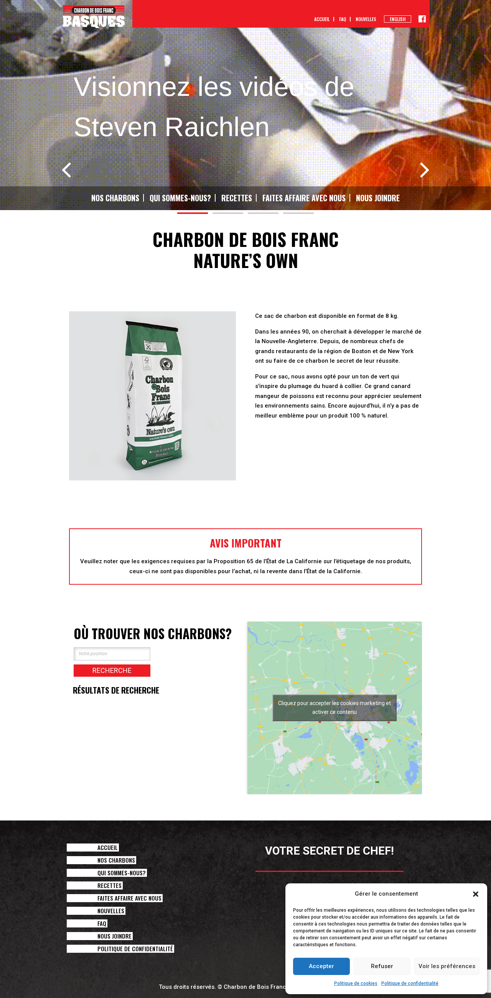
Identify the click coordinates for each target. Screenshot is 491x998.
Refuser (382, 966)
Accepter (321, 966)
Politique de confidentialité (409, 983)
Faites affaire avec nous (304, 198)
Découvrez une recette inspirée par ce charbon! (338, 465)
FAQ (342, 19)
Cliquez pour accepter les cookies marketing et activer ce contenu (334, 707)
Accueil (322, 19)
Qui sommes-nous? (180, 198)
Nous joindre (378, 198)
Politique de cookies (355, 983)
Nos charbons (115, 198)
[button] (475, 894)
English (397, 19)
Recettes (236, 198)
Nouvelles (366, 19)
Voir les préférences (447, 966)
